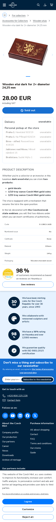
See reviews (28, 284)
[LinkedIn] (20, 416)
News (5, 450)
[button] (6, 54)
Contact (34, 434)
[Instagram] (5, 416)
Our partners (8, 441)
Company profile (10, 432)
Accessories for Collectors (15, 20)
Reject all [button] (28, 517)
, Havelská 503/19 (19, 132)
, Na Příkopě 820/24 (20, 136)
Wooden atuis (40, 20)
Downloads (8, 455)
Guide (33, 452)
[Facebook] (28, 416)
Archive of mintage (11, 459)
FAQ (32, 438)
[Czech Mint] (13, 5)
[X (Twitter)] (35, 416)
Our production (9, 437)
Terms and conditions (41, 443)
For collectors (19, 15)
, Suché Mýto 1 (19, 157)
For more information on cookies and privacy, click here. (25, 494)
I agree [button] (28, 501)
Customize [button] (28, 509)
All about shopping (39, 429)
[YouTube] (13, 416)
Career (5, 446)
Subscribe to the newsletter (37, 379)
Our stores (35, 448)
